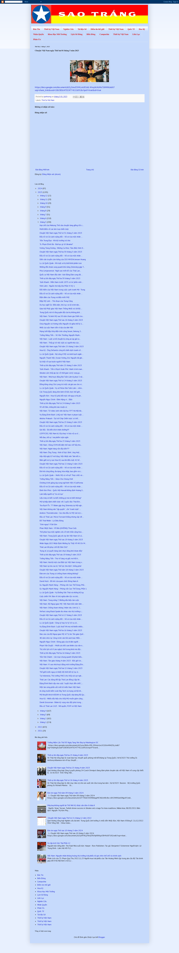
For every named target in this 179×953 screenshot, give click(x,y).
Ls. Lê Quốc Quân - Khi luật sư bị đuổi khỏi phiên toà (60, 263)
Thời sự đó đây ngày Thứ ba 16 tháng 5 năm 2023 (60, 653)
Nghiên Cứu (68, 29)
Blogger (101, 937)
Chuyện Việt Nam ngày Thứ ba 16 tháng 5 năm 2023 (61, 630)
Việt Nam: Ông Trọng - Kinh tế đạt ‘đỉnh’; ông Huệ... (60, 452)
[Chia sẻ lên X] (78, 97)
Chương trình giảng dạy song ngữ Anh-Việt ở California (61, 482)
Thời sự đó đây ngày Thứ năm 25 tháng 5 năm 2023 (61, 365)
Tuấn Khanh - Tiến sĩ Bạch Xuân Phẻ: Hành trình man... (61, 369)
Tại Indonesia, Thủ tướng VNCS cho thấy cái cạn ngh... (61, 675)
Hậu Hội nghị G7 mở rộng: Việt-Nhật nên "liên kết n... (60, 456)
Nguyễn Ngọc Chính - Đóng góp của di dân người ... (60, 641)
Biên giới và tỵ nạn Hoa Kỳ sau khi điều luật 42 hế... (60, 460)
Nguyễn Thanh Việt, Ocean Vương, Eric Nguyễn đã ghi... (61, 358)
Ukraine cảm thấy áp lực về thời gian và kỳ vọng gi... (60, 373)
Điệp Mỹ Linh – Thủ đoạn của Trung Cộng (56, 301)
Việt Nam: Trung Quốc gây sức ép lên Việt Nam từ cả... (61, 536)
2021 (40, 730)
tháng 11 (44, 199)
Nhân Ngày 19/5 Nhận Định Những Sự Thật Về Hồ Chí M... (63, 543)
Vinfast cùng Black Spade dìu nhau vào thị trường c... (61, 611)
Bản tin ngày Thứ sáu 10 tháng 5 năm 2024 (65, 830)
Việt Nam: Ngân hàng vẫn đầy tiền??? (54, 448)
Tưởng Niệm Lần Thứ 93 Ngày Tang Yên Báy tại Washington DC (72, 742)
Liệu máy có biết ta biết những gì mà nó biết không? (60, 498)
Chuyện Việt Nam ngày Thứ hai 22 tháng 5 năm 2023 (61, 464)
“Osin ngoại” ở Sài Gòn (48, 524)
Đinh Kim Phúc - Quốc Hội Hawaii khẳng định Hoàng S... (62, 490)
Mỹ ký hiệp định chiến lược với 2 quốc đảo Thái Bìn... (60, 501)
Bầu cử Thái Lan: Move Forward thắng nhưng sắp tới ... (62, 517)
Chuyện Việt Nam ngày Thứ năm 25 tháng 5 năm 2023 (62, 346)
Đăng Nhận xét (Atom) (51, 174)
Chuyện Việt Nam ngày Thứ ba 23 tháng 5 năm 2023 (61, 422)
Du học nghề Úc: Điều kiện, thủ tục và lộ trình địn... (60, 305)
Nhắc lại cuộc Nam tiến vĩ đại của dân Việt (56, 327)
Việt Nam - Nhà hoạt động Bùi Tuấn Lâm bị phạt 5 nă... (62, 377)
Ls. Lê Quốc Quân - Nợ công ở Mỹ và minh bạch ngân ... (61, 354)
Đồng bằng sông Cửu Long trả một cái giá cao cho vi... (61, 384)
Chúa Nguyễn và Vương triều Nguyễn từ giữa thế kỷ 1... (61, 323)
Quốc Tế (131, 29)
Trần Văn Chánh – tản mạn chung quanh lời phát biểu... (61, 657)
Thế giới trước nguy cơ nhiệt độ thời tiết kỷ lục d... (59, 672)
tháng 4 (43, 711)
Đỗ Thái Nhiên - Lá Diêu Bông (51, 520)
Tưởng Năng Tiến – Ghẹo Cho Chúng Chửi (56, 479)
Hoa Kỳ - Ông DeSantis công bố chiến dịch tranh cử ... (61, 350)
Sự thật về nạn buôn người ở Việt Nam (55, 361)
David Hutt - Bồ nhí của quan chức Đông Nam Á (59, 581)
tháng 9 (43, 207)
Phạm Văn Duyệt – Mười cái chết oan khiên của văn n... (62, 645)
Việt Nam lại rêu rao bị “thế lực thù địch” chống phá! (60, 566)
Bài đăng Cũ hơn (137, 169)
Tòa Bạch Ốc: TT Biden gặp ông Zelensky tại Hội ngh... (61, 505)
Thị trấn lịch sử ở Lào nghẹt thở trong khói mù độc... (61, 649)
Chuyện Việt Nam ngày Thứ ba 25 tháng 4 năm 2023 (68, 767)
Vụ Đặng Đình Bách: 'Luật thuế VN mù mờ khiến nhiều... (62, 626)
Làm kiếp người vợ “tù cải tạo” (51, 494)
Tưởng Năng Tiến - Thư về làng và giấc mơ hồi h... (59, 558)
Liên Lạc (136, 34)
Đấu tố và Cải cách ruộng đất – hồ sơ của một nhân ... (61, 236)
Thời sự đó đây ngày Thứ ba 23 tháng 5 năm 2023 (60, 441)
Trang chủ (90, 169)
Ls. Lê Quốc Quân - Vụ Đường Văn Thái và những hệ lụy (62, 592)
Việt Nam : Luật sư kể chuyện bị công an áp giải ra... (60, 339)
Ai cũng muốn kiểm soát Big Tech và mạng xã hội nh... (61, 691)
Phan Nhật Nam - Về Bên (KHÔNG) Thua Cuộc (58, 528)
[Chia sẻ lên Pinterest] (83, 97)
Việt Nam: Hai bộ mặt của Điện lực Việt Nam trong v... (61, 562)
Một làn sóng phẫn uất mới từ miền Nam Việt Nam (60, 687)
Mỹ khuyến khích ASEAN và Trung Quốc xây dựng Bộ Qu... (62, 694)
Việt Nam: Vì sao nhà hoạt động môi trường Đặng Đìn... (62, 664)
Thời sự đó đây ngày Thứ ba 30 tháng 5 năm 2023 (60, 278)
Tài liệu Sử (82, 29)
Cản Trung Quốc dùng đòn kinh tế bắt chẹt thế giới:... (60, 392)
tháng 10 (44, 203)
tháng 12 (44, 195)
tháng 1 (43, 722)
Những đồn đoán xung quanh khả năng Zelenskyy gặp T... (62, 267)
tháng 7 (43, 214)
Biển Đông (91, 34)
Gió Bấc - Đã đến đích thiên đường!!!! (54, 429)
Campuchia (104, 34)
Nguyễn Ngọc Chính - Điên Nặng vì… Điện (56, 399)
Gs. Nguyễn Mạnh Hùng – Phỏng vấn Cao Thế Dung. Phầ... (62, 585)
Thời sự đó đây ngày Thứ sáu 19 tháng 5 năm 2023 (60, 554)
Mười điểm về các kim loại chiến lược (54, 229)
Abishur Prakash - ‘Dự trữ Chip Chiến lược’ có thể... (59, 418)
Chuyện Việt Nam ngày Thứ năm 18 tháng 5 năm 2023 (62, 569)
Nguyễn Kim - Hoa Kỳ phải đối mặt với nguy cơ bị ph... (61, 395)
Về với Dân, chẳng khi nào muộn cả (53, 407)
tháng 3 (43, 714)
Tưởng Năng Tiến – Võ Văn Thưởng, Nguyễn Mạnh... (60, 335)
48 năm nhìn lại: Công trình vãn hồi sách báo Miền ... (61, 638)
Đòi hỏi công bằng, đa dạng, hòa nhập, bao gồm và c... (61, 471)
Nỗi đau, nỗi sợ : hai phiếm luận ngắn (54, 437)
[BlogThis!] (76, 97)
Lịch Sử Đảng (76, 34)
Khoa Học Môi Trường (57, 34)
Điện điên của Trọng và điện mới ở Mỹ (54, 297)
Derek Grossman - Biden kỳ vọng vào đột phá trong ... (61, 702)
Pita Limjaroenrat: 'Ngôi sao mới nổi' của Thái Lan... (60, 270)
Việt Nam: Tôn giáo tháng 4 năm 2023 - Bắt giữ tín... (61, 660)
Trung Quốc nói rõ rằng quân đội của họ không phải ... (61, 312)
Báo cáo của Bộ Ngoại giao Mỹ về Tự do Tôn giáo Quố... (62, 634)
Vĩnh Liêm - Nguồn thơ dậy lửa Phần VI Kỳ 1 (57, 286)
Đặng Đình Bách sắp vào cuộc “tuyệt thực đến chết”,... (61, 683)
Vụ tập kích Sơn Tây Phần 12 (58, 843)
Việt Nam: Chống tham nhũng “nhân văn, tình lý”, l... (60, 607)
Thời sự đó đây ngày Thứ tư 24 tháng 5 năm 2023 (60, 403)
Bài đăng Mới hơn (42, 169)
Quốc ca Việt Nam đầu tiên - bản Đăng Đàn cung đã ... (61, 274)
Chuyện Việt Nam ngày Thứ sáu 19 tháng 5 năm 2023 (61, 539)
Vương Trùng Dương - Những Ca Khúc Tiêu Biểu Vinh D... (62, 248)
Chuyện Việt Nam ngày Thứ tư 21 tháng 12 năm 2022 (69, 818)
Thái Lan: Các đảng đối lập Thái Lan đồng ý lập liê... (60, 679)
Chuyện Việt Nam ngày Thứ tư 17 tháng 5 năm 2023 (61, 615)
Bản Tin (36, 29)
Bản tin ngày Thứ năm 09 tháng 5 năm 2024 (65, 793)
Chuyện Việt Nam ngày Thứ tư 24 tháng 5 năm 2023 (61, 380)
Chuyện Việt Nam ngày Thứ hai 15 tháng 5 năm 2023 (61, 668)
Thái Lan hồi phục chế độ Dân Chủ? (54, 547)
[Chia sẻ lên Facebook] (81, 97)
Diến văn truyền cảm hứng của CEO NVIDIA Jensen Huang (63, 259)
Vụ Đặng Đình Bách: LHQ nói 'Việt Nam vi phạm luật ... (62, 414)
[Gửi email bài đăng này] (74, 97)
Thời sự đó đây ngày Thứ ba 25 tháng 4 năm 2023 (67, 755)
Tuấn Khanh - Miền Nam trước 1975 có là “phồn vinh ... (61, 282)
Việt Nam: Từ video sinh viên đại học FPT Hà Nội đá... (61, 411)
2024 (40, 188)
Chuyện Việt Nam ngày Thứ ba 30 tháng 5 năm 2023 (61, 252)
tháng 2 (43, 718)
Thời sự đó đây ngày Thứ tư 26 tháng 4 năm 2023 (67, 780)
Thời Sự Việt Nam (51, 29)
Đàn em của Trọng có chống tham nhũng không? (59, 573)
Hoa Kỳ (142, 29)
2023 (40, 192)
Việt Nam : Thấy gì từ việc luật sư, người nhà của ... (60, 342)
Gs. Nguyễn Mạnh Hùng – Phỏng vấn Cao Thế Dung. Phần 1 (63, 588)
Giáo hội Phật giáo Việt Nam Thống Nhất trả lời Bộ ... (61, 308)
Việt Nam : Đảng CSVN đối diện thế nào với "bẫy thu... (61, 445)
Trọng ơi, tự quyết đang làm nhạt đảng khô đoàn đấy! (61, 551)
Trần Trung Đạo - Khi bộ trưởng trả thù (55, 240)
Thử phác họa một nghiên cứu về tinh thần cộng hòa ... (61, 532)
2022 (40, 727)
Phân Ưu (37, 39)
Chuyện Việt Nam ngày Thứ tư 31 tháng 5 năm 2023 (61, 233)
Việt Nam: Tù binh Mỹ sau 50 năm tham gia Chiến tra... (62, 316)
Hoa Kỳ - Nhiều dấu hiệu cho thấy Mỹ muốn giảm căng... (62, 698)
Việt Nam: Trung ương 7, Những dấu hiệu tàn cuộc (59, 600)
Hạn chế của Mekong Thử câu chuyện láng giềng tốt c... (62, 225)
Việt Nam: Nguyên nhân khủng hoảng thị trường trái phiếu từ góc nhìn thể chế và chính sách (84, 855)
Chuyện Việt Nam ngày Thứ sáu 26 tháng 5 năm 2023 (61, 320)
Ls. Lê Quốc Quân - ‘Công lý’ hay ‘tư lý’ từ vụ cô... (59, 623)
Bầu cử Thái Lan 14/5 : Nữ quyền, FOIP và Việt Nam (61, 706)
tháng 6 (43, 218)
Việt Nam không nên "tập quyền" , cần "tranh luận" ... (60, 509)
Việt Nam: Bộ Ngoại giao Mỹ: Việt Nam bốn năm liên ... (62, 604)
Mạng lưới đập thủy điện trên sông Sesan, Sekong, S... (61, 331)
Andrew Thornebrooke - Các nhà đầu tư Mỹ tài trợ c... (61, 513)
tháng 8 (43, 210)
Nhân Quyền (38, 34)
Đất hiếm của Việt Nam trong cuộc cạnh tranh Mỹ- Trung (62, 289)
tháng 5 (43, 222)
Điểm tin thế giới (97, 29)
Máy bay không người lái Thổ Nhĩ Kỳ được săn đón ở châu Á (71, 805)
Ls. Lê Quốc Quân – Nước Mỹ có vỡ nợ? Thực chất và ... (62, 475)
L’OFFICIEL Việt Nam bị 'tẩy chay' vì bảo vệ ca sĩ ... (60, 433)
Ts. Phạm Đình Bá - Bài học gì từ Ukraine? (56, 244)
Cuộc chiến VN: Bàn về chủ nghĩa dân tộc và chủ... (59, 596)
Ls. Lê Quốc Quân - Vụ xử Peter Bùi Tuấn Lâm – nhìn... (61, 388)
